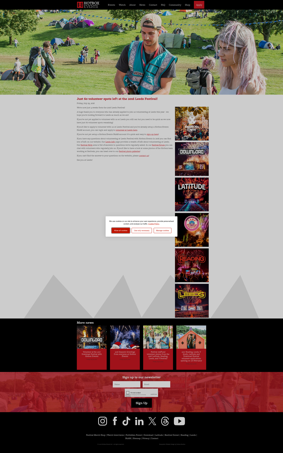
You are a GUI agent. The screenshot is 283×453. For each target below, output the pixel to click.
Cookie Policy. (154, 224)
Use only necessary (141, 230)
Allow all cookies (120, 230)
